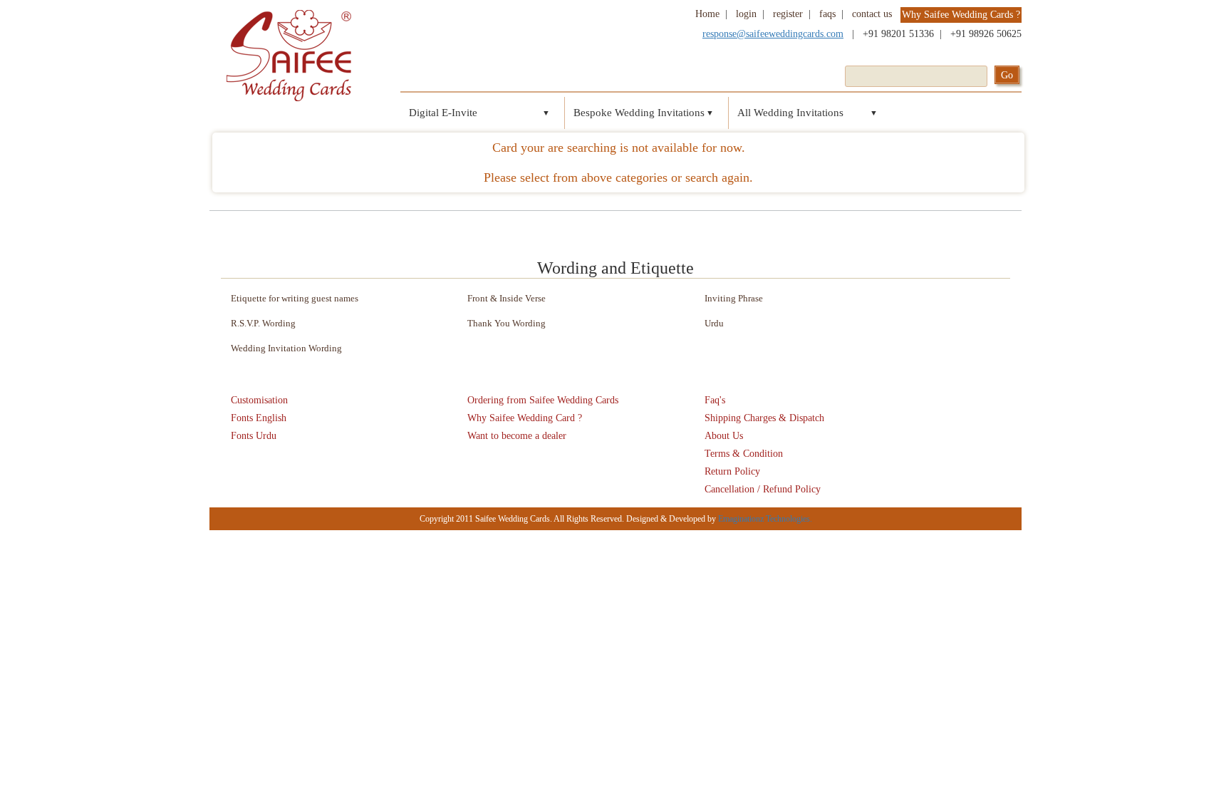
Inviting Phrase (734, 298)
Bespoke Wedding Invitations (639, 112)
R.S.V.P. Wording (263, 323)
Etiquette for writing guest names (294, 298)
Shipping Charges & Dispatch (764, 418)
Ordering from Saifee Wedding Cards (542, 400)
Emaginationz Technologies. (765, 519)
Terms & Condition (744, 453)
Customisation (259, 400)
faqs (827, 14)
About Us (724, 435)
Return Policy (732, 471)
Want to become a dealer (516, 435)
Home (707, 14)
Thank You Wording (506, 323)
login (746, 14)
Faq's (715, 400)
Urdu (714, 323)
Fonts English (258, 418)
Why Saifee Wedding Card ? (524, 418)
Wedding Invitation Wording (286, 348)
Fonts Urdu (253, 435)
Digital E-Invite (443, 112)
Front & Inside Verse (506, 298)
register (788, 14)
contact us (872, 14)
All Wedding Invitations (790, 112)
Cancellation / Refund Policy (763, 489)
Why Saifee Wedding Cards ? (961, 14)
